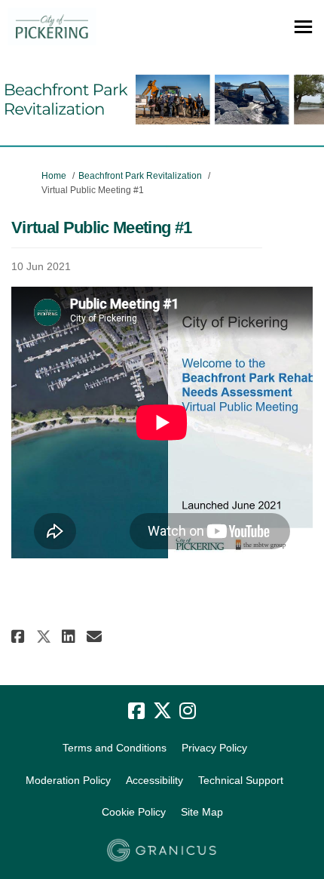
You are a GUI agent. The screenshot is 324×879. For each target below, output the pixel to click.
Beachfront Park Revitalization (140, 176)
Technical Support (240, 780)
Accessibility (154, 780)
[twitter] (162, 711)
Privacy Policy (214, 748)
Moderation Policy (68, 780)
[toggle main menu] (303, 27)
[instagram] (188, 711)
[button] (20, 636)
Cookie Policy (134, 812)
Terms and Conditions (115, 748)
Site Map (202, 812)
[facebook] (136, 711)
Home (53, 176)
